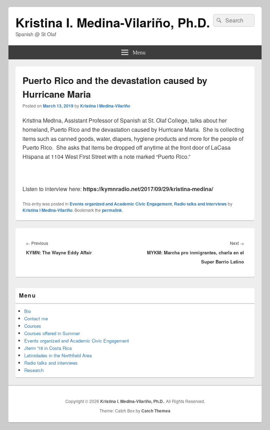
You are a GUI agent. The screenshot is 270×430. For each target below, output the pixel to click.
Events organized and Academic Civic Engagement (121, 204)
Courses (32, 325)
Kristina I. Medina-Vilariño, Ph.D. (112, 22)
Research (34, 370)
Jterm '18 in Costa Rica (48, 348)
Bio (27, 311)
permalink (112, 210)
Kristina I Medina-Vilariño (105, 106)
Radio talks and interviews (200, 204)
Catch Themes (156, 411)
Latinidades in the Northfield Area (58, 355)
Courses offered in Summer (52, 333)
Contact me (36, 318)
